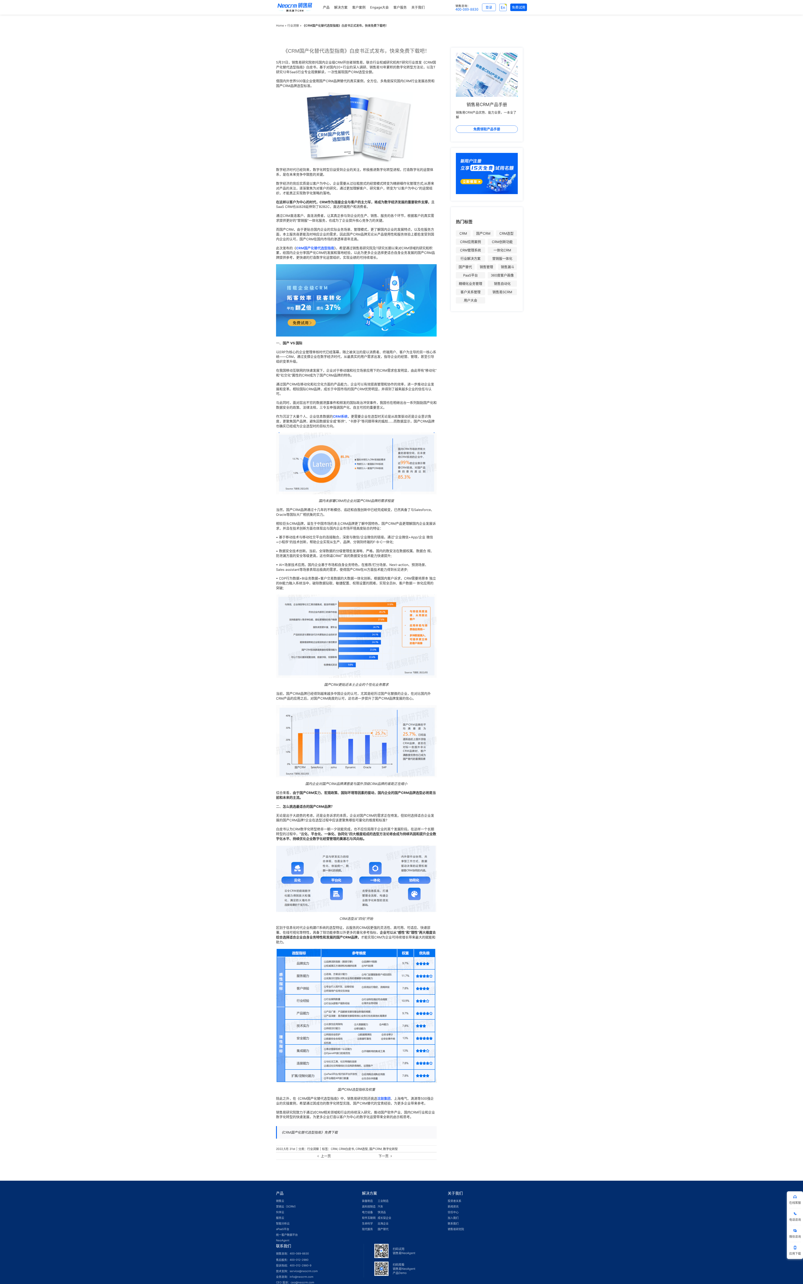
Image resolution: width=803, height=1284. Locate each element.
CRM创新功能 (502, 242)
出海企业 (383, 1223)
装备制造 (367, 1200)
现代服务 (367, 1229)
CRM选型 (361, 1149)
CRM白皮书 (346, 1149)
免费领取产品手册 (486, 129)
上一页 (326, 1156)
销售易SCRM (502, 292)
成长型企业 (384, 1217)
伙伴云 (280, 1212)
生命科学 (367, 1223)
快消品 (382, 1212)
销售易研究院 (456, 1229)
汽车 (380, 1206)
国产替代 (465, 267)
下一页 (383, 1156)
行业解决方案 (470, 258)
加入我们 (453, 1217)
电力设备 (367, 1212)
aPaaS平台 (282, 1229)
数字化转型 (390, 1149)
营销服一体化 (502, 258)
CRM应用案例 (470, 242)
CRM (334, 1149)
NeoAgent (282, 1240)
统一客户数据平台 (287, 1234)
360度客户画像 (502, 275)
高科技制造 (369, 1206)
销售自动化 (502, 284)
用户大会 (470, 300)
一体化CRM (502, 250)
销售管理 (486, 267)
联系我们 (453, 1223)
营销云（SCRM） (286, 1206)
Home (280, 25)
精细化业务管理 (470, 284)
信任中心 (453, 1212)
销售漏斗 (507, 267)
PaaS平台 (470, 275)
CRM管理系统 (470, 250)
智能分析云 (283, 1223)
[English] (503, 7)
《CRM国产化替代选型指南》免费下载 (309, 1132)
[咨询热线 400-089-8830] (466, 7)
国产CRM (375, 1149)
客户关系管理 (470, 292)
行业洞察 (293, 25)
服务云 (280, 1217)
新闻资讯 (453, 1206)
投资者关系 (454, 1200)
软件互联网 (369, 1217)
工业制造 (383, 1200)
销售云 (280, 1200)
